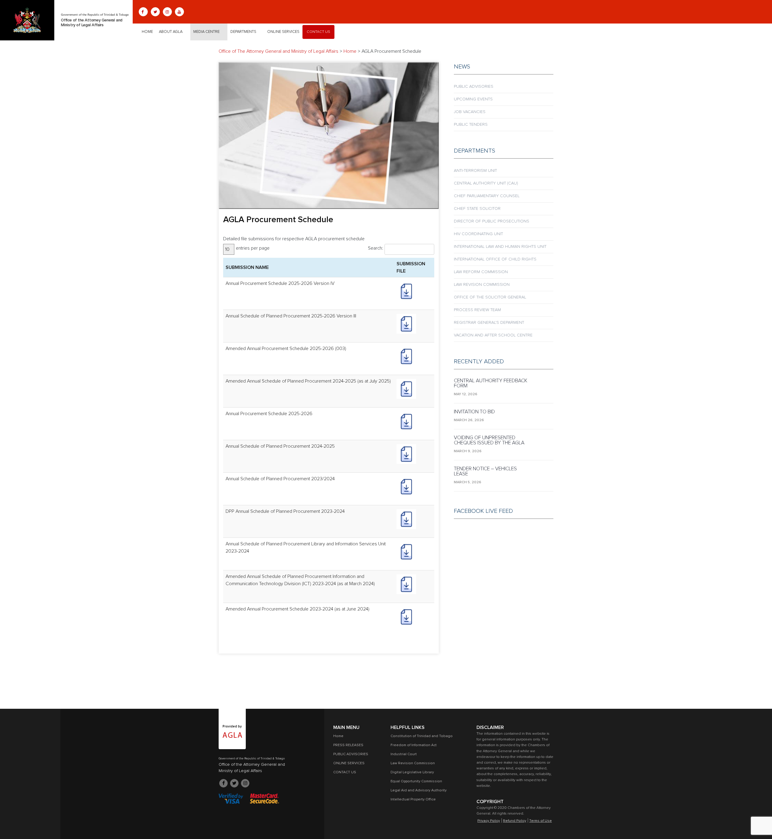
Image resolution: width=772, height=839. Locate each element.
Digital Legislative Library (412, 772)
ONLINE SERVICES (283, 32)
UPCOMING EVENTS (473, 99)
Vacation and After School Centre (493, 335)
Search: (375, 248)
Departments (243, 32)
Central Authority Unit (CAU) (486, 183)
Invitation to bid (474, 412)
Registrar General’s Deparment (489, 322)
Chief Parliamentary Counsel (487, 196)
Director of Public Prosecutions (491, 221)
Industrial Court (404, 754)
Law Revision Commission (482, 284)
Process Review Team (477, 310)
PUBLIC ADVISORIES (473, 86)
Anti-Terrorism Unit (475, 171)
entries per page (253, 248)
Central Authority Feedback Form (490, 383)
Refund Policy (514, 821)
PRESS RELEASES (348, 745)
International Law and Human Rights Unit (500, 246)
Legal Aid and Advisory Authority (419, 790)
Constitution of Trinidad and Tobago (422, 736)
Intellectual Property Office (413, 799)
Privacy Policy (488, 821)
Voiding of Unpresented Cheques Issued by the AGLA (489, 440)
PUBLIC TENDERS (471, 124)
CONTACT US (318, 32)
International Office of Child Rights (495, 259)
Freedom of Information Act (414, 745)
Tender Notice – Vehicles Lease (485, 471)
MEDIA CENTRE (206, 32)
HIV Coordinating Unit (478, 234)
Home (147, 32)
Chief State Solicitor (477, 209)
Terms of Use (540, 821)
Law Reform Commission (481, 272)
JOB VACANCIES (470, 112)
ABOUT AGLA (170, 32)
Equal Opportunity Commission (416, 781)
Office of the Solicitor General (490, 297)
